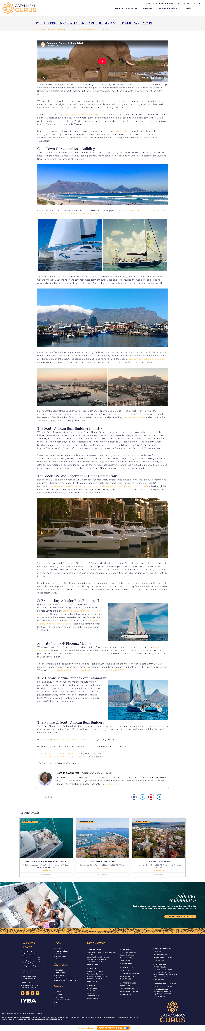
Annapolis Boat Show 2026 (159, 862)
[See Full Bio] (118, 784)
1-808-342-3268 (126, 963)
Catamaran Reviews (56, 29)
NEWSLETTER (152, 3)
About (57, 943)
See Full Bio (111, 784)
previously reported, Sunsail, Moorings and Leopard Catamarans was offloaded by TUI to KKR (98, 486)
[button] (134, 797)
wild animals (120, 131)
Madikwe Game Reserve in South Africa (87, 114)
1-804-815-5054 (159, 980)
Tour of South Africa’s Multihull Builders (65, 756)
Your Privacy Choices (110, 1028)
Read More (46, 871)
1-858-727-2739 (125, 994)
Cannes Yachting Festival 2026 (102, 862)
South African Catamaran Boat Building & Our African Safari (87, 29)
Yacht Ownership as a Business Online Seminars (46, 862)
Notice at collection (86, 1028)
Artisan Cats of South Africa (58, 753)
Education (44, 29)
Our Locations (96, 943)
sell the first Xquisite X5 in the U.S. (92, 653)
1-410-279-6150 (92, 981)
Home (37, 29)
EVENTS (172, 3)
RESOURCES (183, 3)
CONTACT (196, 3)
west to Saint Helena (134, 417)
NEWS (163, 3)
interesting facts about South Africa (72, 739)
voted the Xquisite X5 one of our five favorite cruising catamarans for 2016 (85, 670)
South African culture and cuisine (146, 359)
